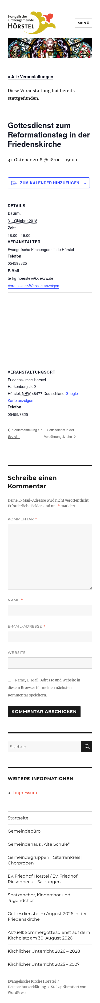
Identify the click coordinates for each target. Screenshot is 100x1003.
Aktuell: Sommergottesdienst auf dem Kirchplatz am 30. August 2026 (49, 935)
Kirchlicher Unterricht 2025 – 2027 (43, 964)
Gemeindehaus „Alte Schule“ (39, 844)
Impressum (25, 792)
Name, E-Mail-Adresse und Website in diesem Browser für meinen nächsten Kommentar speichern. (44, 688)
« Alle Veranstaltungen (30, 76)
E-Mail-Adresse (27, 626)
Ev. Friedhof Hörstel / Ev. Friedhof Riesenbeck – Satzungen (42, 879)
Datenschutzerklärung (27, 987)
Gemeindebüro (24, 831)
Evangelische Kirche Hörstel (32, 981)
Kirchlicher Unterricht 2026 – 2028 (44, 951)
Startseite (18, 818)
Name (15, 600)
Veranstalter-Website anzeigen (33, 285)
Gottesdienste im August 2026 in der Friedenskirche (47, 916)
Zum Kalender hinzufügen (49, 182)
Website (17, 652)
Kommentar (22, 519)
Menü (83, 23)
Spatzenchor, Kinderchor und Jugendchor (39, 897)
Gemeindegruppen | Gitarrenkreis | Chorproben (45, 860)
